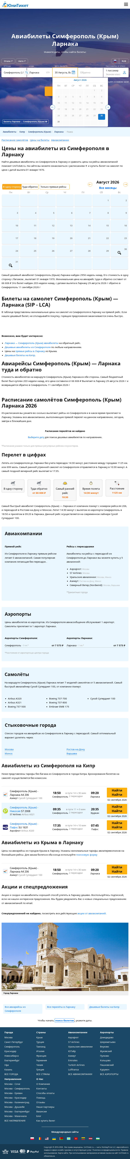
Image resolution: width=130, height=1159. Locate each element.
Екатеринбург (12, 1060)
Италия (40, 1051)
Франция (41, 1055)
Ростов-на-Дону (76, 749)
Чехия (39, 1064)
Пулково (104, 1055)
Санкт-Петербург (13, 1042)
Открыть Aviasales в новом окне (111, 81)
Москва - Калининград (16, 1102)
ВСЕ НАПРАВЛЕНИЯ (14, 1120)
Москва (9, 749)
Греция (40, 1069)
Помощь (40, 1097)
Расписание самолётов (15, 140)
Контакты (41, 1088)
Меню (126, 4)
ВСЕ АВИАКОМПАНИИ (80, 1074)
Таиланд (40, 1046)
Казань (8, 1069)
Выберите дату (36, 437)
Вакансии (41, 1111)
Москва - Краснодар (15, 1097)
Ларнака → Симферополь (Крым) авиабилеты (31, 343)
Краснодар (10, 1051)
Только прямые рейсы (53, 186)
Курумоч (104, 1069)
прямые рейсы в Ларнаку (30, 351)
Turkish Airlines (76, 1064)
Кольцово (105, 1060)
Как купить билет (45, 1120)
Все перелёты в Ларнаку (61, 1006)
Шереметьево (107, 1042)
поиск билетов (64, 1020)
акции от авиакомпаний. (91, 913)
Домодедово (106, 1037)
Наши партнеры (45, 1106)
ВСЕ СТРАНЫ (43, 1074)
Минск (9, 753)
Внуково (104, 1046)
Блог (38, 1116)
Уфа (6, 1064)
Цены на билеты (39, 140)
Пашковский (107, 1064)
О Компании (43, 1083)
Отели (7, 61)
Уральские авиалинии (80, 1046)
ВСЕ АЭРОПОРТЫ (109, 1074)
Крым (39, 1037)
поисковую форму (86, 854)
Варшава (72, 753)
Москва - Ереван (13, 1093)
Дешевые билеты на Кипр (20, 355)
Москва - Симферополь (17, 1088)
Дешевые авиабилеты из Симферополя (28, 347)
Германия (41, 1060)
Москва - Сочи (12, 1083)
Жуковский (106, 1051)
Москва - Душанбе (14, 1106)
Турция (40, 1042)
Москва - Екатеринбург (17, 1111)
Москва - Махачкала (15, 1116)
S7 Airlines (73, 1042)
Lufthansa (73, 1069)
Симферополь (12, 1046)
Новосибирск (11, 1055)
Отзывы (40, 1102)
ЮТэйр (72, 1051)
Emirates (73, 1060)
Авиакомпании (60, 140)
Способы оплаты (45, 1093)
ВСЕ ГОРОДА (11, 1074)
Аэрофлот (73, 1037)
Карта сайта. (63, 1153)
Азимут (72, 1055)
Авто (20, 61)
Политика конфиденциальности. (106, 1150)
